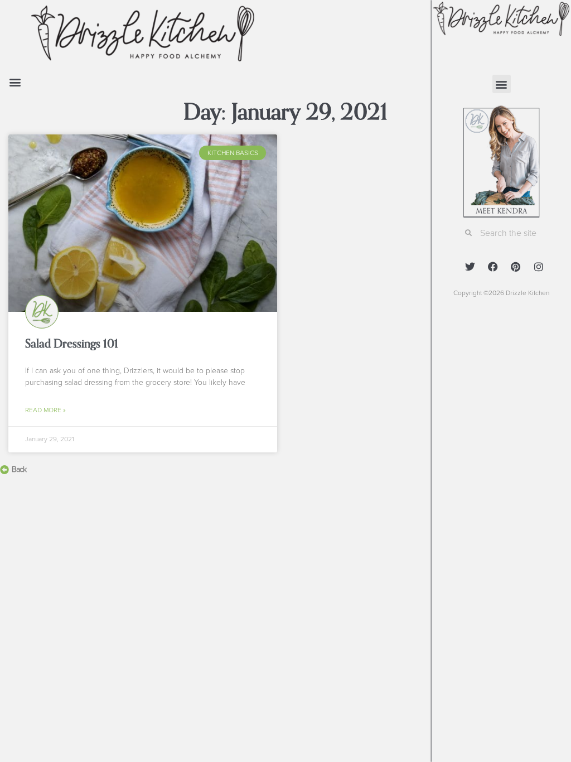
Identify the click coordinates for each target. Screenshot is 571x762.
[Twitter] (470, 267)
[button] (15, 82)
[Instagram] (539, 267)
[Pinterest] (516, 267)
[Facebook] (493, 267)
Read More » (45, 410)
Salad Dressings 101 (71, 343)
